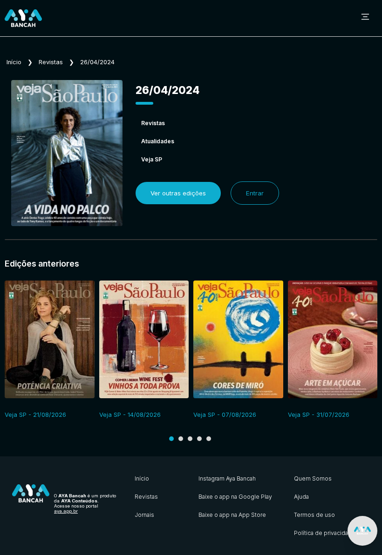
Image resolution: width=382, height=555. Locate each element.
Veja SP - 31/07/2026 (318, 414)
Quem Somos (313, 478)
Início (14, 62)
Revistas (51, 62)
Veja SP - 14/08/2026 (130, 414)
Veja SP (151, 159)
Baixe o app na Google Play (235, 496)
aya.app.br (66, 511)
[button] (171, 438)
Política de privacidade (324, 532)
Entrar (255, 193)
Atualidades (157, 141)
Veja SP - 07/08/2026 (224, 414)
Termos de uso (314, 514)
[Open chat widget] (362, 531)
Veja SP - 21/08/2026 (35, 414)
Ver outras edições (178, 193)
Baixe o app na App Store (232, 514)
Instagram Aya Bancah (227, 478)
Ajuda (301, 496)
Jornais (144, 514)
